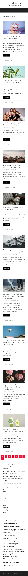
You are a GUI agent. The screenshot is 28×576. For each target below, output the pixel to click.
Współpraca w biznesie (10, 556)
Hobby (6, 102)
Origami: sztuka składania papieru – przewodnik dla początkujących (11, 387)
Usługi (19, 554)
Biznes (6, 229)
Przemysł (5, 505)
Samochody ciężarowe (19, 549)
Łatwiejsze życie (9, 565)
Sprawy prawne (19, 551)
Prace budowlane (8, 546)
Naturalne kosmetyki (9, 541)
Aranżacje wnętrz (10, 520)
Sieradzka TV (14, 3)
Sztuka (14, 554)
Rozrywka (9, 60)
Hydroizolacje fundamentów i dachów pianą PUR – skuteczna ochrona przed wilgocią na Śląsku (14, 489)
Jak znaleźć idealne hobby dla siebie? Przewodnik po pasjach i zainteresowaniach (13, 342)
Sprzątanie (5, 554)
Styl (10, 554)
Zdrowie (5, 512)
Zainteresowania (8, 559)
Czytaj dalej (6, 55)
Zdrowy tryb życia (11, 562)
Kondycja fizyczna (9, 535)
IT (12, 533)
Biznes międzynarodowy (12, 527)
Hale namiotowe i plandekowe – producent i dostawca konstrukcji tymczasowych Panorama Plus (14, 466)
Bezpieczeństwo (10, 524)
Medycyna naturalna (11, 538)
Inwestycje (7, 533)
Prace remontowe (8, 549)
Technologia (12, 187)
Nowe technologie (10, 544)
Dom (6, 60)
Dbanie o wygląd (9, 530)
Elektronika (21, 530)
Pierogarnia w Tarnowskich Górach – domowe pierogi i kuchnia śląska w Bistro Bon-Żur (13, 478)
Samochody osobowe (8, 551)
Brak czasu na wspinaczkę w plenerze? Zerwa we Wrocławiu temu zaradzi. (13, 296)
